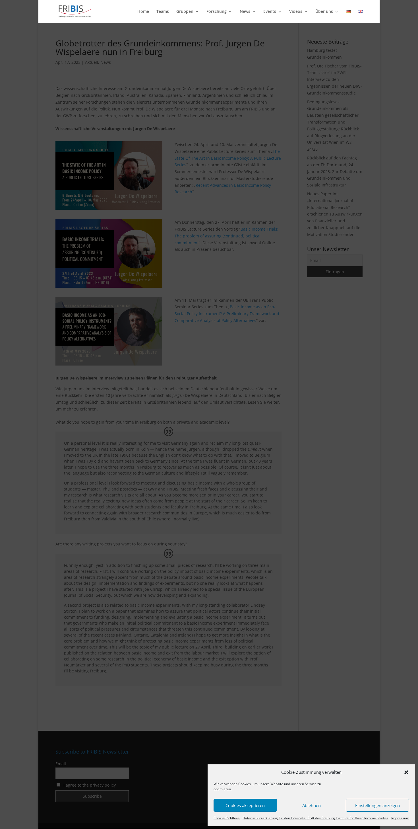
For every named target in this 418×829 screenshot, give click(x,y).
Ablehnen (311, 805)
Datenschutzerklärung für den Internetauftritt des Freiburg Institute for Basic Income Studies (315, 818)
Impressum (400, 818)
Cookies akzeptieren (245, 805)
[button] (406, 772)
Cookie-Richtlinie (227, 818)
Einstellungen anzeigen (377, 805)
